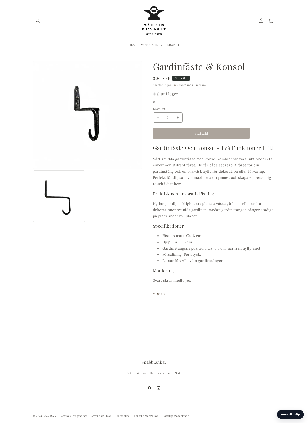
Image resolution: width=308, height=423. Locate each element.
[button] (38, 21)
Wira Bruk (50, 415)
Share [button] (161, 294)
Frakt (176, 85)
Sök (178, 373)
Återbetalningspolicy (74, 415)
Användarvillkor (101, 415)
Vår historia (136, 373)
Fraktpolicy (122, 415)
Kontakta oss (160, 373)
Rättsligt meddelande (176, 415)
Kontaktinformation (146, 415)
